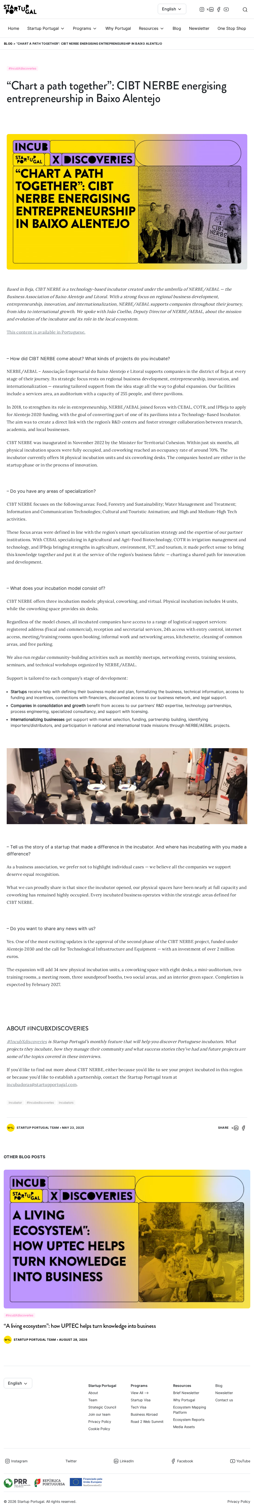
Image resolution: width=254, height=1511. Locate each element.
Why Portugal (118, 28)
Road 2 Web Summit (147, 1421)
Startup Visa (141, 1400)
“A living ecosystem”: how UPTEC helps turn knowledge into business (80, 1326)
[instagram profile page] (202, 9)
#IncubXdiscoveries (27, 1041)
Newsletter (199, 28)
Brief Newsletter (186, 1393)
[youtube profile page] (226, 9)
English (169, 8)
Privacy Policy (99, 1421)
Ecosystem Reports (188, 1419)
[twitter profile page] (207, 9)
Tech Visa (138, 1407)
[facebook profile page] (218, 9)
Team (92, 1400)
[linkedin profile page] (211, 9)
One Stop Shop (232, 28)
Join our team (99, 1414)
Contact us (224, 1400)
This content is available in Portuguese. (46, 332)
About (93, 1393)
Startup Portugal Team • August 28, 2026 (50, 1339)
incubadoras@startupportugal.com (42, 1084)
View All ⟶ (140, 1393)
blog (8, 43)
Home (13, 28)
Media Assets (184, 1427)
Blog (177, 28)
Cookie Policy (99, 1429)
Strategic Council (102, 1407)
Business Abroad (144, 1414)
